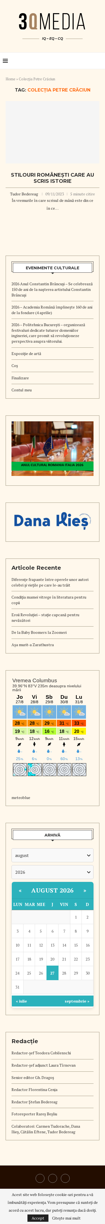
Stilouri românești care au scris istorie (52, 178)
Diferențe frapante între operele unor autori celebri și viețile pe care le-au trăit (49, 582)
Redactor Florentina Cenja (34, 1089)
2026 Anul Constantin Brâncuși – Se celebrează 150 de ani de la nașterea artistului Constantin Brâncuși (52, 289)
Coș (14, 365)
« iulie (21, 1001)
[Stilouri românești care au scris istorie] (52, 132)
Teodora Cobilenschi (53, 1052)
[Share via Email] (61, 219)
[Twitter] (65, 1178)
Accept (38, 1218)
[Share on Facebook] (50, 219)
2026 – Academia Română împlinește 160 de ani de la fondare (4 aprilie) (51, 309)
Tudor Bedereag (24, 194)
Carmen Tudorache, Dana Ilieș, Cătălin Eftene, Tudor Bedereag (45, 1128)
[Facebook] (52, 1178)
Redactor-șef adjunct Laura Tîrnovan (43, 1065)
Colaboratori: (23, 1126)
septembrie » (77, 1001)
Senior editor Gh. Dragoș (32, 1077)
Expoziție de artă (26, 353)
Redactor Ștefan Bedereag (34, 1101)
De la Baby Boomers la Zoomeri (39, 632)
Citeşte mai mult (66, 1218)
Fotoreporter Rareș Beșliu (34, 1113)
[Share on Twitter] (55, 219)
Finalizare (20, 377)
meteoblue (20, 797)
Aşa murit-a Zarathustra (32, 644)
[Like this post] (43, 219)
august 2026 (52, 890)
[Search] (99, 61)
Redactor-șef (23, 1052)
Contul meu (21, 390)
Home (10, 78)
